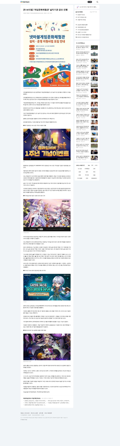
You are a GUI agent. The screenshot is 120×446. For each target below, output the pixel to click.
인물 (94, 175)
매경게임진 (25, 2)
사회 (94, 168)
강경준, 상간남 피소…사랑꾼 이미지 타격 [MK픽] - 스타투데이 (35, 400)
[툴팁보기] (97, 12)
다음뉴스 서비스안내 (25, 413)
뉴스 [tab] (89, 165)
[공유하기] (94, 2)
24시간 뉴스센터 (34, 413)
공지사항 (41, 413)
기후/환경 (87, 168)
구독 (90, 2)
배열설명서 (94, 178)
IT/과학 (87, 175)
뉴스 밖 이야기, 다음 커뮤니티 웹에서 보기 (89, 7)
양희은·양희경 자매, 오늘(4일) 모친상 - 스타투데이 (35, 405)
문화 (80, 175)
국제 (94, 172)
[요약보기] (58, 17)
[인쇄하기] (69, 17)
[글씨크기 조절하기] (66, 17)
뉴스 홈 (80, 168)
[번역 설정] (63, 17)
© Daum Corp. (23, 419)
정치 (87, 172)
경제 (80, 172)
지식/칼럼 (79, 178)
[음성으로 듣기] (60, 17)
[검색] (98, 2)
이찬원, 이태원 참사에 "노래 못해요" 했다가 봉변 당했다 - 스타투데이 (59, 403)
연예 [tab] (92, 165)
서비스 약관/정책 (48, 413)
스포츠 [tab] (96, 165)
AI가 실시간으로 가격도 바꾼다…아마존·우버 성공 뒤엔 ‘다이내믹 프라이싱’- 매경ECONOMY (59, 400)
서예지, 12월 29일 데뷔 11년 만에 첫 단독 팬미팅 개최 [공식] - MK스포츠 (35, 403)
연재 (87, 178)
